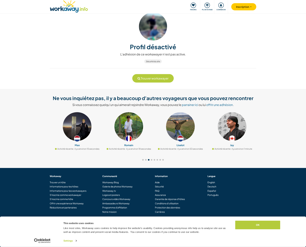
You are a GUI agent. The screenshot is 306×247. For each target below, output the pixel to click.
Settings (68, 240)
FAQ (157, 190)
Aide (157, 182)
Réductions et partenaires (63, 207)
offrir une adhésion (219, 105)
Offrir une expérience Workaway (67, 203)
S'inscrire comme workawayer (65, 194)
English (211, 182)
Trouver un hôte (58, 182)
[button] (143, 160)
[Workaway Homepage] (69, 5)
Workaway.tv (109, 190)
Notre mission (109, 211)
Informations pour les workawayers (68, 190)
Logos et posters (111, 194)
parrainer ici (190, 105)
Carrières (160, 211)
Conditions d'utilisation (166, 203)
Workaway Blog (110, 182)
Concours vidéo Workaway (116, 199)
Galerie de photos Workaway (117, 186)
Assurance (160, 194)
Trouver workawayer (154, 78)
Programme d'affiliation (114, 207)
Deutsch (212, 186)
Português (213, 194)
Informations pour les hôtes (64, 186)
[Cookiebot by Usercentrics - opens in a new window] (42, 240)
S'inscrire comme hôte (61, 199)
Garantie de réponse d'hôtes (170, 199)
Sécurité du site (153, 61)
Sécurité (159, 186)
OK (258, 225)
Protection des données (167, 207)
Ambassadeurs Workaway (116, 203)
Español (212, 190)
